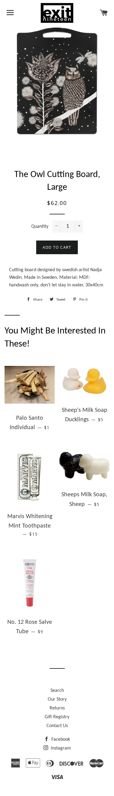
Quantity (39, 226)
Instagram (60, 748)
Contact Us (57, 725)
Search (57, 690)
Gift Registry (57, 717)
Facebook (60, 739)
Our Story (57, 699)
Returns (57, 708)
